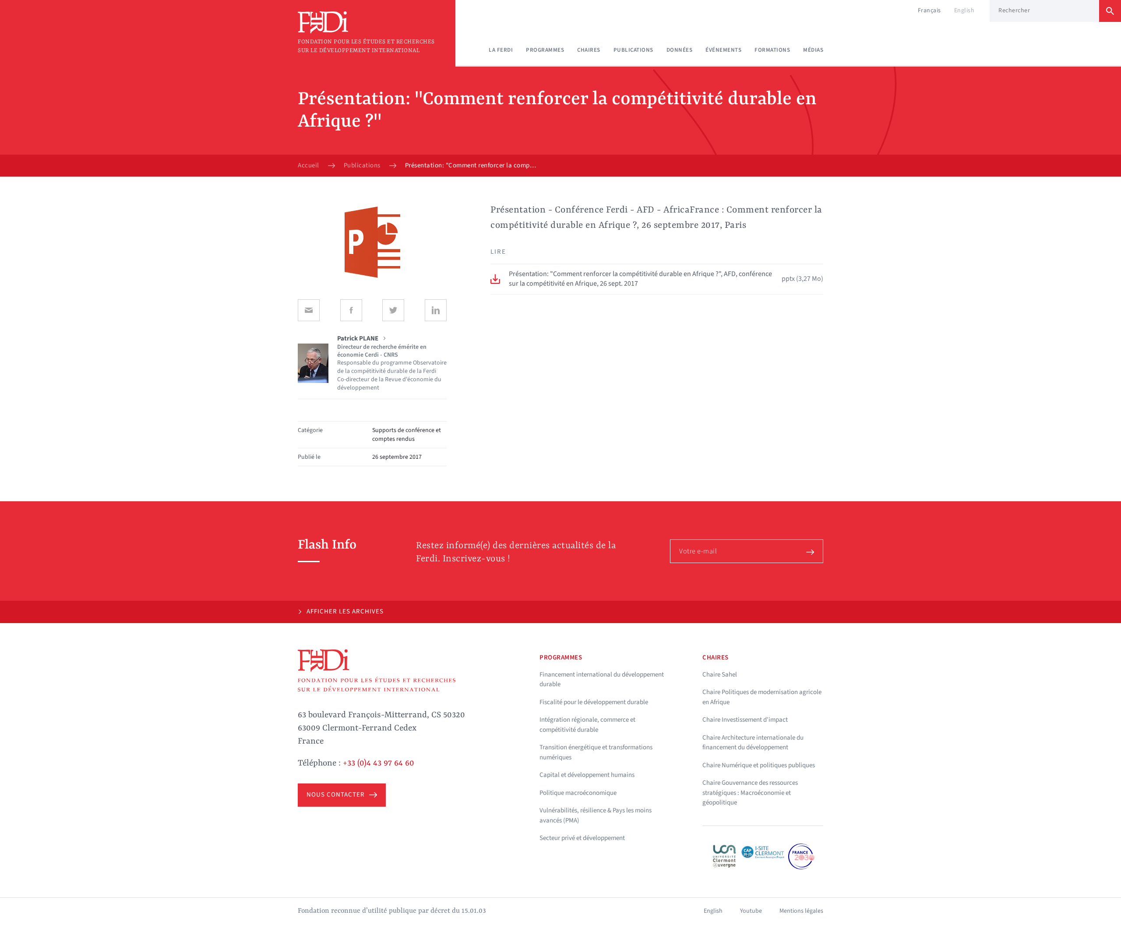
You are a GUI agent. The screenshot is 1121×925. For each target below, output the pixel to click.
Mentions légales (801, 911)
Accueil (308, 165)
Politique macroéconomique (578, 792)
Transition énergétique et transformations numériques (595, 752)
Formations (772, 50)
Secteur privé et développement (582, 838)
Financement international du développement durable (601, 679)
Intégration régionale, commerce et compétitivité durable (587, 724)
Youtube (751, 911)
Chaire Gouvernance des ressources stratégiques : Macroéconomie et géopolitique (750, 792)
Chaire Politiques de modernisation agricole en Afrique (761, 697)
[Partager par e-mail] (309, 310)
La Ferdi (501, 50)
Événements (723, 50)
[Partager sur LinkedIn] (436, 310)
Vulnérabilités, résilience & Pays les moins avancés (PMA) (595, 815)
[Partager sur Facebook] (351, 310)
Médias (813, 50)
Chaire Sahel (719, 674)
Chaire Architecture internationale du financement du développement (753, 742)
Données (679, 50)
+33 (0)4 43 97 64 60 (378, 763)
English (964, 10)
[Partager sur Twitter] (393, 310)
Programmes (545, 50)
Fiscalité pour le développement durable (593, 702)
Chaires (588, 50)
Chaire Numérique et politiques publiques (758, 765)
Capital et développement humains (587, 775)
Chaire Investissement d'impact (745, 719)
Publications (633, 50)
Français (929, 10)
